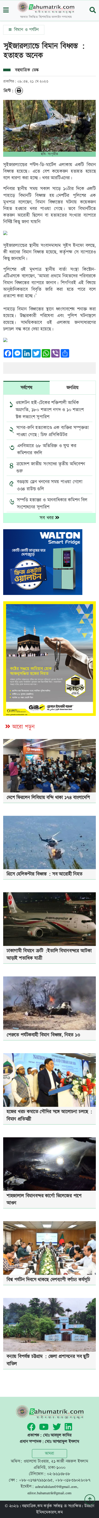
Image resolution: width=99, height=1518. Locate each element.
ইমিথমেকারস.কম (49, 1512)
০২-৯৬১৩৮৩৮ (58, 1474)
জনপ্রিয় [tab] (73, 387)
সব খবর (47, 518)
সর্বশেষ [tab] (26, 387)
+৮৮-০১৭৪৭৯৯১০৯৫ (36, 1480)
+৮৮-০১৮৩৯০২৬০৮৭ (72, 1480)
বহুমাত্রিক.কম (32, 1506)
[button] (6, 10)
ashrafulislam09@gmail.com (56, 1487)
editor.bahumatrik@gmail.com (49, 1493)
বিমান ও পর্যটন (25, 30)
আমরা (49, 1453)
